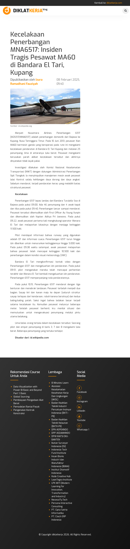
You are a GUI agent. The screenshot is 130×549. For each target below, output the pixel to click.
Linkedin (81, 410)
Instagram (82, 401)
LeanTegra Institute (62, 479)
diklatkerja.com (114, 2)
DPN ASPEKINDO (60, 429)
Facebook (82, 392)
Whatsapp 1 (83, 429)
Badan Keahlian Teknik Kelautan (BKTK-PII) (60, 423)
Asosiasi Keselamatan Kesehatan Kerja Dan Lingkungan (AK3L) (60, 393)
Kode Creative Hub (61, 476)
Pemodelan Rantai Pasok (26, 406)
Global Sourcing (21, 396)
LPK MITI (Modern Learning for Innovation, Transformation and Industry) (61, 490)
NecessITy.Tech (59, 499)
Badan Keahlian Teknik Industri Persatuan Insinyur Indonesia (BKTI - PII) (61, 409)
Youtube (81, 420)
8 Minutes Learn (60, 382)
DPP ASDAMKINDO (61, 432)
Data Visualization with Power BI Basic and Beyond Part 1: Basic (27, 390)
